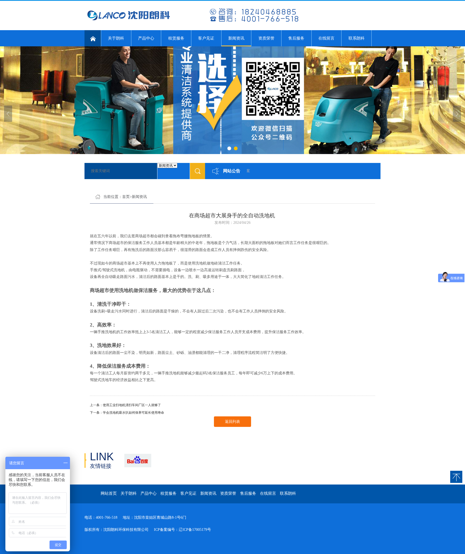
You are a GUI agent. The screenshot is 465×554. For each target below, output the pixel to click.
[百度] (137, 460)
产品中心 (146, 38)
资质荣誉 (266, 38)
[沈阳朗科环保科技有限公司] (192, 22)
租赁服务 (176, 38)
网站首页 (109, 493)
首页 (126, 197)
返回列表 (232, 422)
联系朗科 (356, 38)
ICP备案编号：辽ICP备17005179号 (182, 530)
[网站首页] (92, 38)
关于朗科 (116, 38)
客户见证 (206, 38)
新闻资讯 (236, 38)
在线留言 (326, 38)
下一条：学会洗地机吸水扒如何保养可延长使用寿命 (127, 412)
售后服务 (296, 38)
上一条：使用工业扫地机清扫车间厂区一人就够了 (125, 405)
